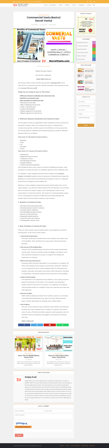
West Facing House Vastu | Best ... (88, 77)
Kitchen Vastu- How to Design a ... (89, 83)
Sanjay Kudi (44, 24)
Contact (89, 5)
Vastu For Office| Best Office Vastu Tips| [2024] (58, 356)
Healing (67, 5)
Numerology (88, 86)
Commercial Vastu (43, 15)
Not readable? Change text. (23, 427)
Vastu (61, 5)
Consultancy (53, 5)
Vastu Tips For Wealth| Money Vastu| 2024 (28, 356)
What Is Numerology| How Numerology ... (89, 89)
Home (46, 5)
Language (81, 5)
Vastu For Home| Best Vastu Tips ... (89, 71)
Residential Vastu (28, 353)
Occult (74, 5)
